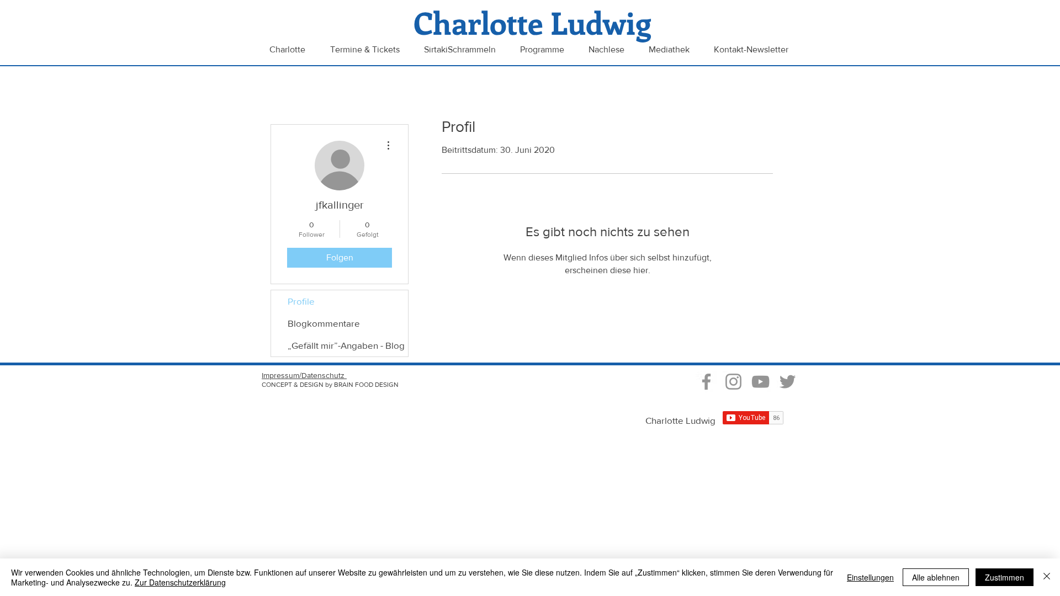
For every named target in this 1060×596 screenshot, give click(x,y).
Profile (301, 301)
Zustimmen (1004, 577)
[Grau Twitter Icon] (787, 381)
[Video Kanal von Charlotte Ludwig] (760, 381)
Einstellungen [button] (870, 577)
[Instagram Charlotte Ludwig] (733, 381)
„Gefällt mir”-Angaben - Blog (346, 345)
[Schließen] (1046, 577)
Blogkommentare (324, 323)
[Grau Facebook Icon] (706, 381)
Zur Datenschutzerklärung (180, 582)
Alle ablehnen (936, 577)
